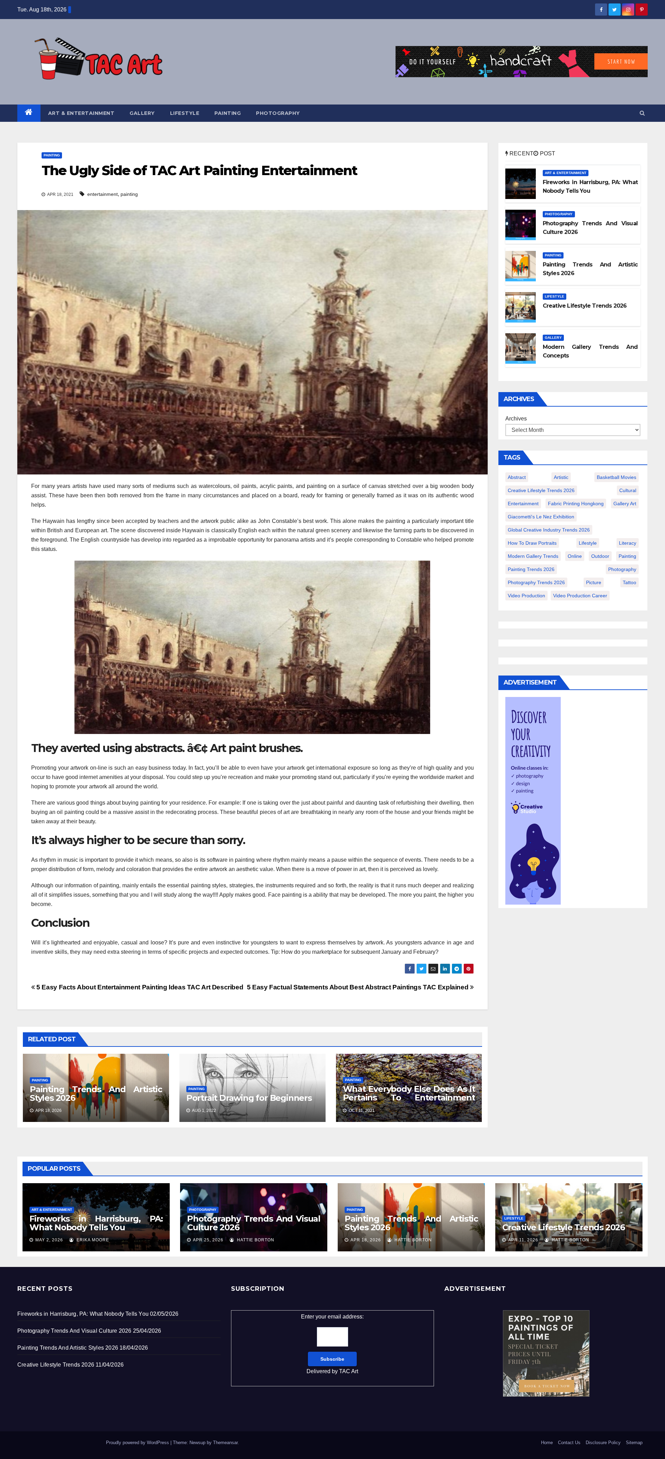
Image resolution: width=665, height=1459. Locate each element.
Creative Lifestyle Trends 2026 (563, 1227)
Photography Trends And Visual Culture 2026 (253, 1223)
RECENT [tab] (520, 153)
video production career (580, 595)
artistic (561, 477)
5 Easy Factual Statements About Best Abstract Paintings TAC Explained (358, 987)
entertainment (102, 194)
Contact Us (569, 1442)
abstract (517, 477)
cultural (627, 490)
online (575, 556)
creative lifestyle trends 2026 (541, 490)
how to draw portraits (532, 543)
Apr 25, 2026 (208, 1240)
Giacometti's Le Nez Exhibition (541, 516)
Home (547, 1442)
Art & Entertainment (81, 113)
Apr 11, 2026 (523, 1240)
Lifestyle (185, 113)
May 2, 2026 (49, 1240)
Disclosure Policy (603, 1442)
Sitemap (634, 1442)
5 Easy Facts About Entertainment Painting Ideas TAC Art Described (139, 987)
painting (129, 194)
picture (593, 582)
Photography (278, 113)
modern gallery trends (533, 556)
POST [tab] (546, 153)
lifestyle (588, 543)
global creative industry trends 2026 (549, 530)
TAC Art (348, 1371)
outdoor (600, 556)
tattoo (629, 582)
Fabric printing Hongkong (576, 503)
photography (622, 569)
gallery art (624, 503)
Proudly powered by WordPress (138, 1442)
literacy (627, 543)
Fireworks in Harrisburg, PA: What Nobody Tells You (96, 1223)
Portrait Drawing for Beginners (249, 1098)
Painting (227, 113)
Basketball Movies (616, 477)
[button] (642, 113)
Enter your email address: (332, 1344)
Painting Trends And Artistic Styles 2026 (96, 1093)
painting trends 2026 (531, 569)
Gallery (142, 113)
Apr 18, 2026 (366, 1240)
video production (526, 595)
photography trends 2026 (536, 582)
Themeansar (225, 1442)
